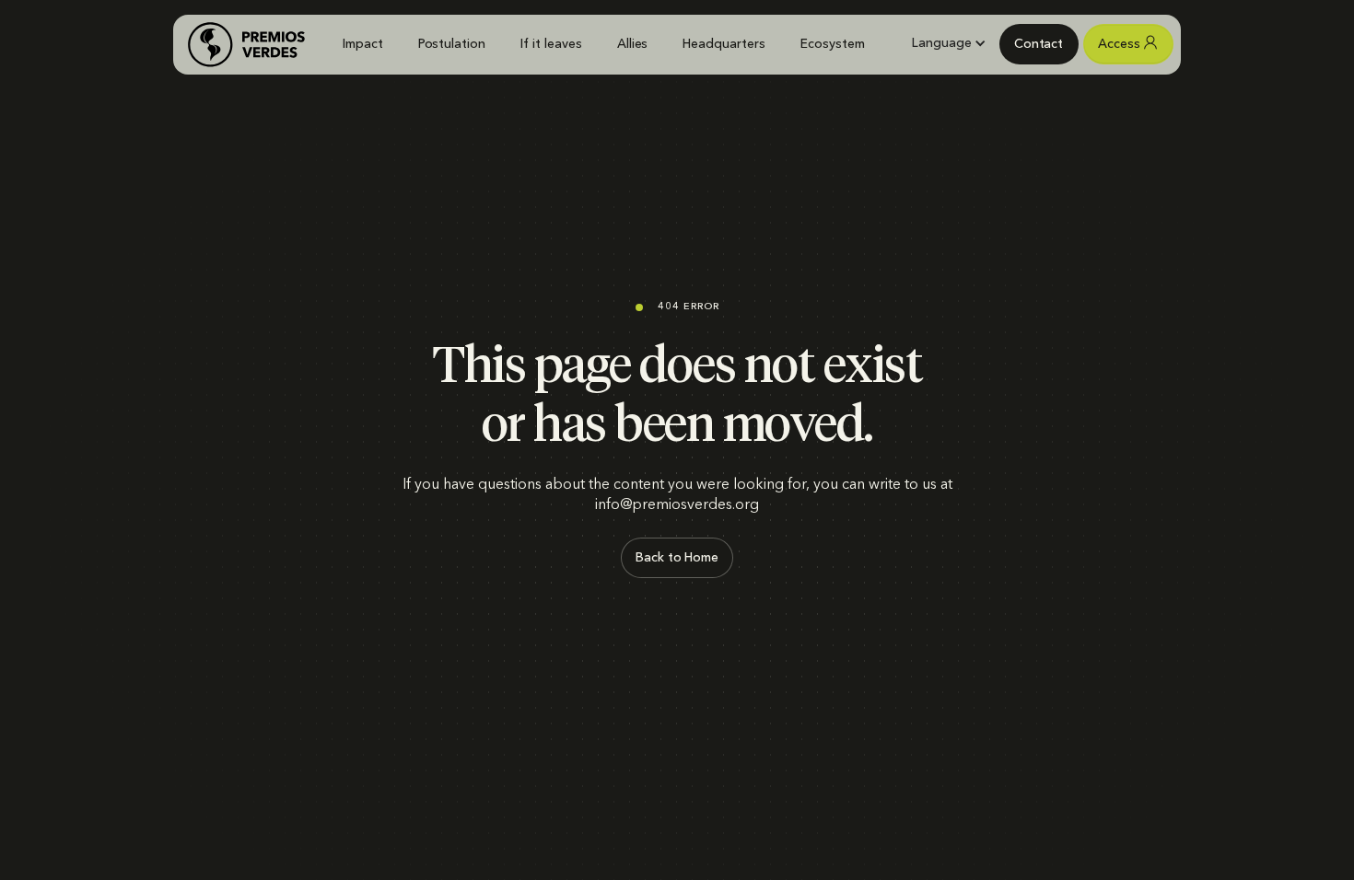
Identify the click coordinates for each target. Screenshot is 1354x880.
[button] (948, 43)
